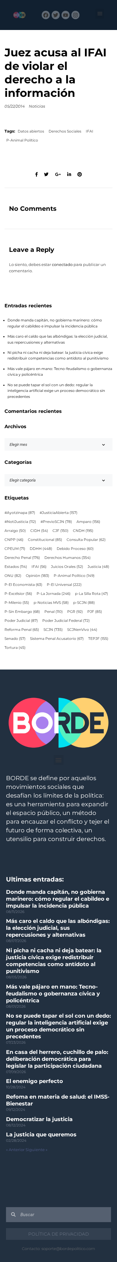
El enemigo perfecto (34, 1081)
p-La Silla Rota (91, 594)
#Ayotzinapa (19, 513)
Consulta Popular (86, 540)
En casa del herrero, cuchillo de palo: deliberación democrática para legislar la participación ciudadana (57, 1059)
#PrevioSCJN (56, 522)
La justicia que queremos (41, 1134)
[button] (99, 14)
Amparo (88, 522)
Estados (15, 567)
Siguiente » (36, 1149)
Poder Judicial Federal (66, 621)
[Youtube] (66, 15)
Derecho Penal (22, 558)
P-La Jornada (53, 594)
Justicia (98, 567)
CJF (60, 531)
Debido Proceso (75, 549)
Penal (53, 612)
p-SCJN (84, 603)
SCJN (53, 630)
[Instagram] (75, 15)
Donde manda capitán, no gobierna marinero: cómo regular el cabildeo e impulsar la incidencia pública (57, 899)
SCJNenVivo (82, 630)
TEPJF (98, 639)
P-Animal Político (22, 140)
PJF (94, 612)
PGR (75, 612)
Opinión (37, 576)
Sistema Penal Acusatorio (57, 639)
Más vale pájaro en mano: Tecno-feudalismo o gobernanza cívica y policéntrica (53, 993)
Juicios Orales (67, 567)
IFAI (89, 131)
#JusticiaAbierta (58, 513)
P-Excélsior (18, 594)
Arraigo (15, 531)
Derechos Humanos (67, 558)
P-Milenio (16, 603)
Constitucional (45, 540)
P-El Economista (23, 585)
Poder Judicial (21, 621)
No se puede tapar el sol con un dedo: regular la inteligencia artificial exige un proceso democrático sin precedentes (56, 391)
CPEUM (14, 549)
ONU (12, 576)
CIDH (39, 531)
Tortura (15, 648)
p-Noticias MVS (51, 603)
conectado (62, 264)
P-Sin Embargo (22, 612)
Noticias (37, 106)
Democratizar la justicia (39, 1119)
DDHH (41, 549)
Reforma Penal (21, 630)
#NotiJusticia (20, 522)
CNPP (13, 540)
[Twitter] (56, 15)
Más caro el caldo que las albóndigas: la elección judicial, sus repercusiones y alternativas (58, 928)
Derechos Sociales (65, 131)
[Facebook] (46, 15)
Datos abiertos (31, 131)
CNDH (83, 531)
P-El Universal (64, 585)
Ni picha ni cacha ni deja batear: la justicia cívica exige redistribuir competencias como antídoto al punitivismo (53, 960)
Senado (15, 639)
